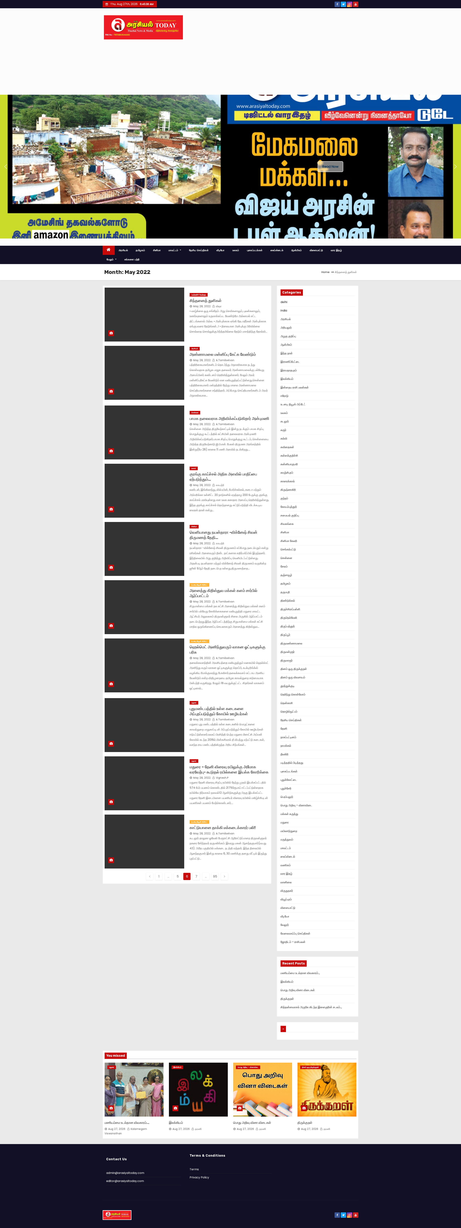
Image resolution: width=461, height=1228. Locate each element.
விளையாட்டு (316, 250)
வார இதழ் (336, 250)
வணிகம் (286, 865)
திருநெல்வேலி (289, 618)
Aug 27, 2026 (116, 1129)
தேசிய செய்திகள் (199, 250)
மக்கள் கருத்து (289, 814)
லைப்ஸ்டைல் (276, 250)
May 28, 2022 (202, 306)
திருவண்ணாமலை (291, 643)
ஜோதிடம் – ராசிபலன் (293, 942)
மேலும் (110, 259)
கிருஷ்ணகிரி (288, 490)
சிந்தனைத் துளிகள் (206, 300)
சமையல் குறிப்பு (290, 515)
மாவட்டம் (174, 250)
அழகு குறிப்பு (288, 336)
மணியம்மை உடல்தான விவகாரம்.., (300, 973)
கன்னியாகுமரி (289, 464)
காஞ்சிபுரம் (287, 473)
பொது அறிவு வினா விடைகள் (298, 990)
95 (215, 876)
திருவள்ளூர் (288, 652)
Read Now (330, 166)
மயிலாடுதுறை (289, 831)
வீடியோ (220, 250)
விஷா (218, 306)
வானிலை (286, 882)
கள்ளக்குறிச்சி (289, 455)
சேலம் (284, 566)
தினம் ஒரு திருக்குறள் (294, 669)
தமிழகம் (140, 250)
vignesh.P (222, 778)
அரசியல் (123, 250)
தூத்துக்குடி (288, 686)
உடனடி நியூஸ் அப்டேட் (199, 584)
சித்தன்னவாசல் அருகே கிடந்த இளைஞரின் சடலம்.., (311, 1007)
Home (325, 272)
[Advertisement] (230, 68)
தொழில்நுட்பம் (289, 711)
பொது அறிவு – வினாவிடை (296, 805)
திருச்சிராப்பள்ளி (290, 609)
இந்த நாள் (287, 353)
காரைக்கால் (288, 481)
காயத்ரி (219, 485)
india (284, 310)
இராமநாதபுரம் (289, 370)
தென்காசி (287, 703)
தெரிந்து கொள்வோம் (293, 694)
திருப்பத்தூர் (288, 626)
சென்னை (194, 412)
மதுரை (193, 702)
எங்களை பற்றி (132, 259)
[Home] (109, 250)
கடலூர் (285, 421)
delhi (284, 302)
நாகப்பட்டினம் (288, 737)
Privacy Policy (199, 1177)
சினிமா (157, 250)
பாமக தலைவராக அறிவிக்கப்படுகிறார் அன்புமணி (229, 418)
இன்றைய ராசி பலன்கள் (295, 387)
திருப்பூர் (285, 635)
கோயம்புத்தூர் (289, 507)
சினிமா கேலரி (289, 541)
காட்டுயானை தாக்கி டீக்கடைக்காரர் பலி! (223, 827)
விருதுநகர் (287, 891)
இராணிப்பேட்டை (290, 362)
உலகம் (235, 250)
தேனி (284, 729)
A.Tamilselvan (224, 360)
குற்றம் (284, 498)
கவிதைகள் (287, 447)
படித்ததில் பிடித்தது (198, 294)
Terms (194, 1169)
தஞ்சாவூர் (286, 575)
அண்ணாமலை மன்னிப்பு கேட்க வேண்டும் (223, 354)
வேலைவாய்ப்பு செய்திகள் (295, 933)
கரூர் (283, 430)
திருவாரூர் (287, 660)
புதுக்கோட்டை (289, 780)
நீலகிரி (284, 754)
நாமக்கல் (286, 746)
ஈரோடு (284, 396)
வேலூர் (285, 925)
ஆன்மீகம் (296, 250)
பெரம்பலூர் (287, 797)
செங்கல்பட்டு (288, 549)
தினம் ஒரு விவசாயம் (293, 677)
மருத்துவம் (287, 839)
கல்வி (284, 438)
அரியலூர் (286, 328)
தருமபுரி (285, 592)
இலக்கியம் (287, 379)
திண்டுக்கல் (288, 601)
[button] (5, 166)
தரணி (198, 1129)
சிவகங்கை (287, 524)
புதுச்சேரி (286, 788)
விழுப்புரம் (286, 899)
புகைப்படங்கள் (255, 250)
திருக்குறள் (287, 999)
